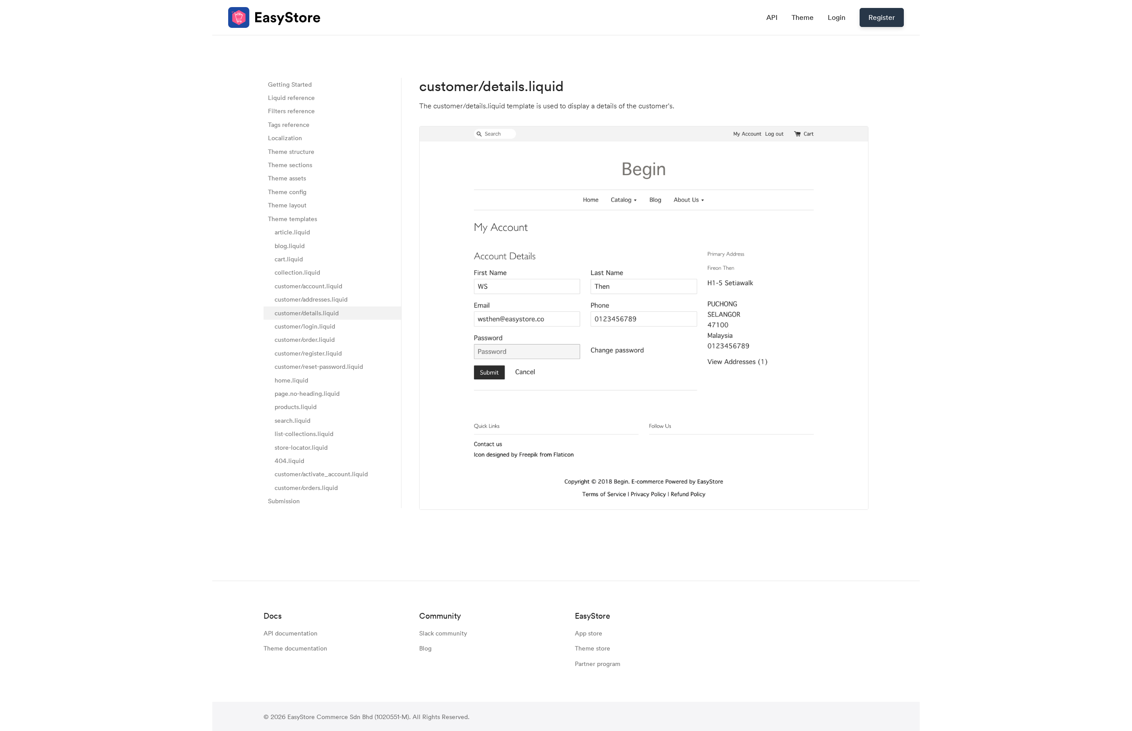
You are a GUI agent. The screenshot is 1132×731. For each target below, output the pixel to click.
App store (588, 633)
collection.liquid (297, 272)
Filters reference (291, 111)
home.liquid (291, 380)
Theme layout (287, 205)
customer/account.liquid (308, 286)
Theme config (287, 192)
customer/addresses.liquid (311, 299)
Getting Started (290, 84)
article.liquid (292, 232)
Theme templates (292, 218)
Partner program (597, 663)
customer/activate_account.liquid (321, 474)
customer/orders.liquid (306, 487)
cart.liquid (289, 259)
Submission (284, 501)
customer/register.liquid (308, 353)
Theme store (592, 648)
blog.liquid (290, 245)
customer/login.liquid (305, 326)
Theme (803, 17)
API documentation (290, 633)
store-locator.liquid (301, 447)
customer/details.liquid (307, 313)
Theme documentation (295, 648)
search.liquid (292, 420)
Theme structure (291, 151)
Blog (425, 648)
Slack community (443, 633)
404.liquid (289, 460)
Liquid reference (291, 97)
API (771, 17)
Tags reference (289, 124)
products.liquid (296, 407)
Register (881, 17)
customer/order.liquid (305, 340)
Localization (285, 138)
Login (836, 17)
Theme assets (287, 178)
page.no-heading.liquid (307, 393)
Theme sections (290, 165)
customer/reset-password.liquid (319, 367)
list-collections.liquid (304, 434)
